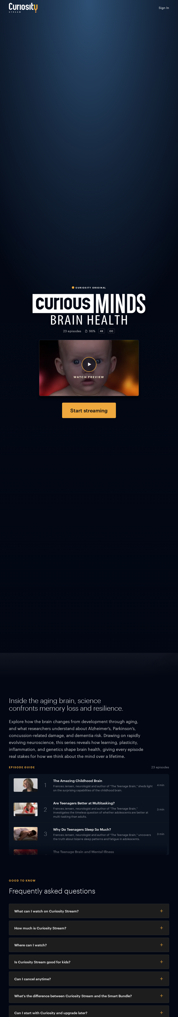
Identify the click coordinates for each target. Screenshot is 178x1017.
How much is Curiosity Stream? (40, 927)
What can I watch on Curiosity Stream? (46, 911)
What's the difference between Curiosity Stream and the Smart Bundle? (73, 995)
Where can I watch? (30, 944)
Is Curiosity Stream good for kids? (42, 961)
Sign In (164, 7)
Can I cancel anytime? (32, 978)
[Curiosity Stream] (23, 8)
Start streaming (89, 410)
